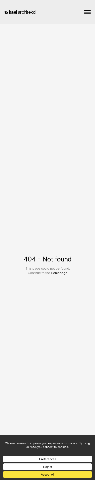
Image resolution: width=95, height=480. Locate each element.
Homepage (59, 273)
